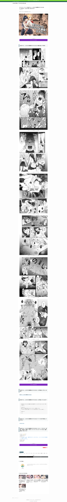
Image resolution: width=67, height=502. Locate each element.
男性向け (44, 453)
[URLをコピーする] (41, 456)
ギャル (33, 437)
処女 (23, 437)
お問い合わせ (28, 499)
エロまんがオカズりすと (37, 499)
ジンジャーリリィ (25, 439)
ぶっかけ (40, 437)
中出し (37, 437)
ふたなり (26, 437)
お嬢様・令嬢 (29, 437)
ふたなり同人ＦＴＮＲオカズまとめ (19, 3)
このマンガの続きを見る (33, 384)
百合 (42, 437)
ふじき (23, 468)
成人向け (39, 453)
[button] (26, 456)
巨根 (43, 437)
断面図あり (42, 453)
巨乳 (35, 437)
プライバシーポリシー (32, 499)
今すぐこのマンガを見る (33, 444)
